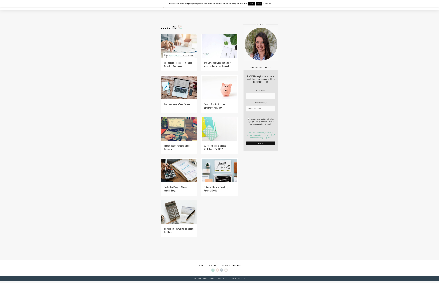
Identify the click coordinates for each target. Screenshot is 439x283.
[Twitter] (217, 270)
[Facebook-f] (213, 270)
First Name (260, 90)
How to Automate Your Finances (177, 104)
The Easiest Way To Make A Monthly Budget (175, 188)
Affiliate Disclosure (237, 278)
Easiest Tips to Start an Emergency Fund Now (214, 105)
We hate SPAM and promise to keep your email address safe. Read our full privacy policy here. (260, 135)
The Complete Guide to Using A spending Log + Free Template (217, 64)
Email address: (260, 103)
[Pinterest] (226, 270)
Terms (211, 278)
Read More (267, 4)
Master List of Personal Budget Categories (177, 147)
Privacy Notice (221, 278)
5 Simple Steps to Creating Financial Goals (216, 188)
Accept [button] (251, 4)
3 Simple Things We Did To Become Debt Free (179, 230)
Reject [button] (259, 4)
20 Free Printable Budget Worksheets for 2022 (215, 147)
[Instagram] (221, 270)
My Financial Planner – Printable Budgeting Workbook (178, 64)
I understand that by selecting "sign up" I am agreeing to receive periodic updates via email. (260, 121)
